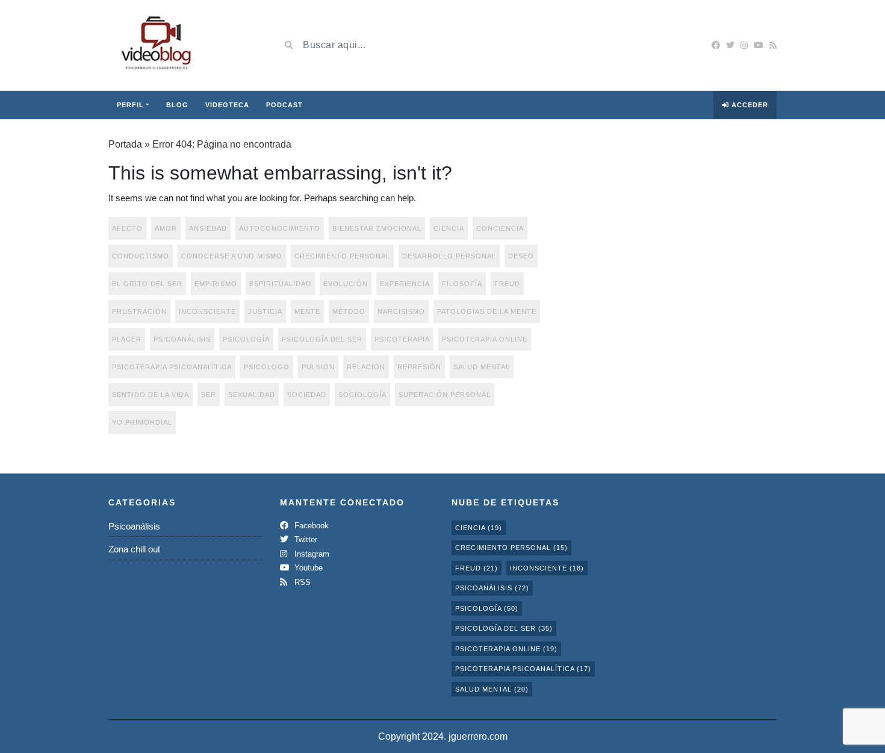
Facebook (310, 525)
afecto (127, 228)
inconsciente (207, 311)
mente (307, 311)
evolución (345, 283)
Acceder (748, 104)
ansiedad (208, 228)
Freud (507, 283)
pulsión (318, 366)
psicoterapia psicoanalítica (172, 366)
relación (366, 366)
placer (126, 339)
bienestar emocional (376, 228)
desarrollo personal (449, 256)
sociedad (306, 394)
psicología (246, 339)
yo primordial (142, 422)
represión (419, 366)
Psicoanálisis (134, 526)
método (348, 311)
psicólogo (267, 366)
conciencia (500, 228)
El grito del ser (147, 283)
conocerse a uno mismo (231, 256)
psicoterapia (402, 339)
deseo (521, 256)
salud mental (481, 366)
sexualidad (251, 394)
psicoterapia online (484, 339)
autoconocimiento (279, 228)
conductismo (140, 256)
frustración (139, 311)
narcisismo (401, 311)
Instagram (310, 553)
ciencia (448, 228)
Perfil (130, 104)
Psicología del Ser (322, 339)
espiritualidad (280, 283)
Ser (208, 394)
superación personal (445, 394)
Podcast (284, 104)
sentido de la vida (150, 394)
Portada (125, 144)
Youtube (307, 567)
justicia (265, 311)
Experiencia (405, 283)
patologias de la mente (486, 311)
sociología (362, 394)
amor (166, 228)
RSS (301, 582)
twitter (304, 539)
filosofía (462, 283)
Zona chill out (134, 549)
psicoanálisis (182, 339)
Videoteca (227, 104)
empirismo (215, 283)
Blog (177, 104)
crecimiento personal (342, 256)
